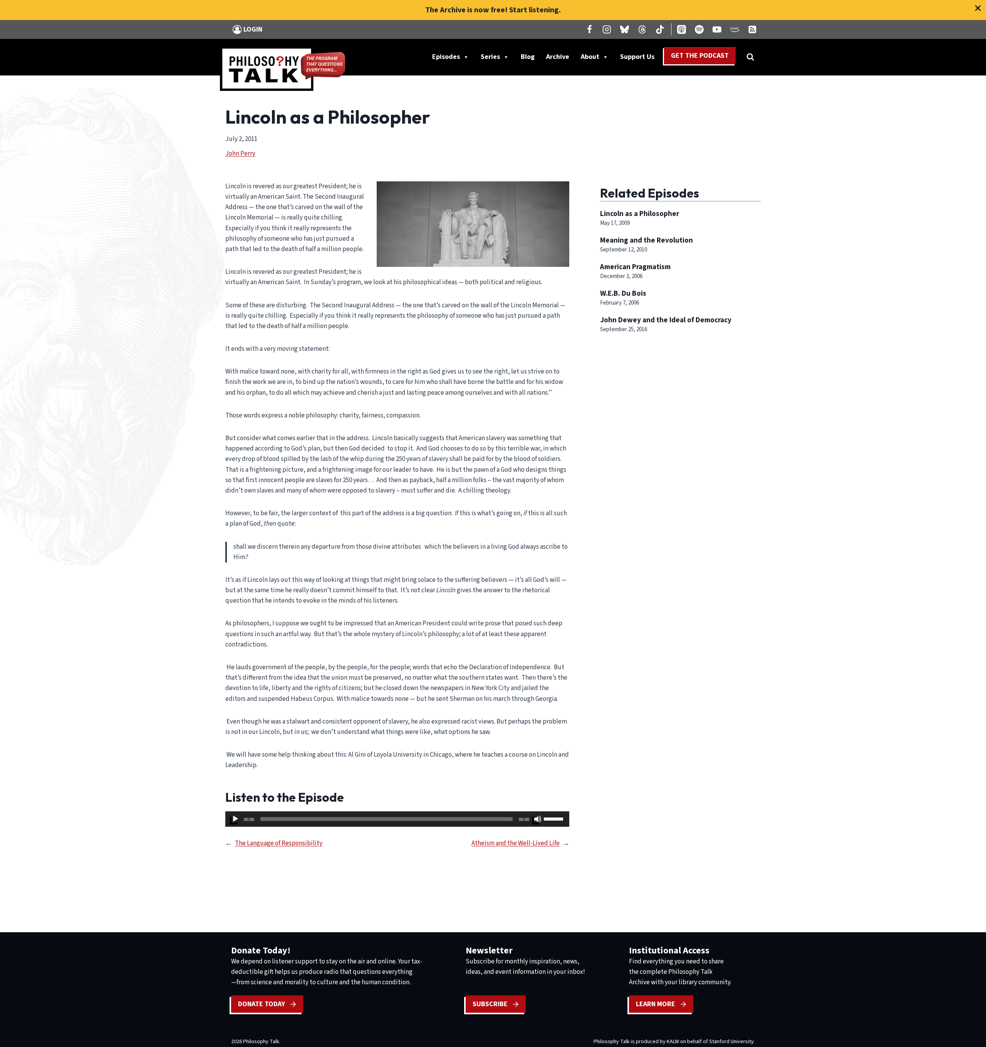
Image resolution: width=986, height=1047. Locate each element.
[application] (397, 819)
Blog (528, 57)
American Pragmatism (635, 266)
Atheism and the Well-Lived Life (515, 843)
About (590, 57)
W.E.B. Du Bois (623, 293)
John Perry (240, 153)
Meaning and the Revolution (646, 240)
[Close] (978, 8)
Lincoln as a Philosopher (639, 213)
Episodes (446, 57)
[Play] (235, 819)
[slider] (554, 818)
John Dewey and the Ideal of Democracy (665, 320)
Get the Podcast (700, 55)
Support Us (640, 58)
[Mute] (538, 819)
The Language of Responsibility (278, 843)
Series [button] (490, 57)
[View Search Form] (750, 57)
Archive (557, 57)
